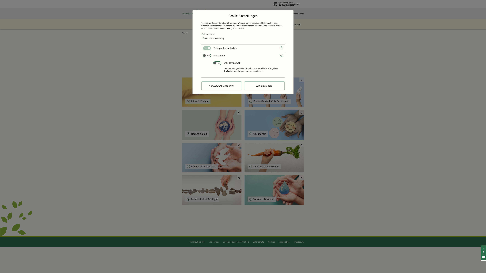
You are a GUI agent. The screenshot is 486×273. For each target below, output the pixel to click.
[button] (483, 252)
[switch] (206, 48)
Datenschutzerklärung (214, 38)
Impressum (209, 34)
